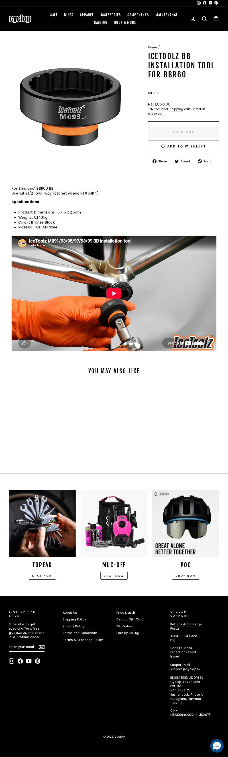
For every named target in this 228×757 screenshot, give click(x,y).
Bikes (68, 15)
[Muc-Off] (114, 523)
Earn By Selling (127, 633)
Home (152, 47)
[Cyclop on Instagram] (11, 661)
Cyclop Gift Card (130, 619)
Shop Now (114, 576)
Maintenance (166, 15)
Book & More (125, 22)
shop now (185, 576)
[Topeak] (42, 523)
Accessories (110, 15)
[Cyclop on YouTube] (29, 661)
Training (100, 22)
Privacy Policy (74, 626)
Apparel (87, 15)
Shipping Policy (74, 619)
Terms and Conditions (80, 633)
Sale (53, 15)
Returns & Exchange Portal (186, 626)
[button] (217, 746)
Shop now (42, 576)
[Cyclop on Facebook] (20, 661)
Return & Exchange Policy (83, 640)
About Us (70, 613)
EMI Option (124, 626)
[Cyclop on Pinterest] (37, 661)
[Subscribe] (42, 647)
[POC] (185, 523)
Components (138, 15)
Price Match (125, 613)
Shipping (176, 109)
